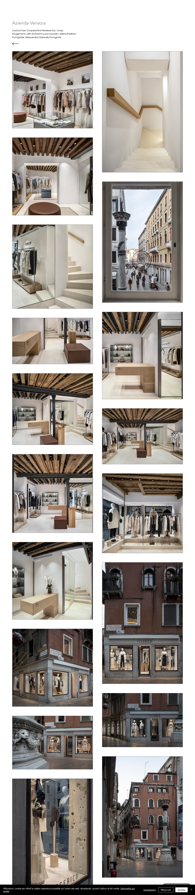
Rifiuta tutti (166, 889)
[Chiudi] (191, 890)
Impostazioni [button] (150, 889)
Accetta (181, 889)
